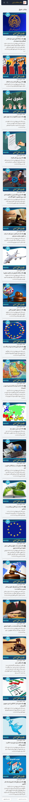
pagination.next (7, 799)
